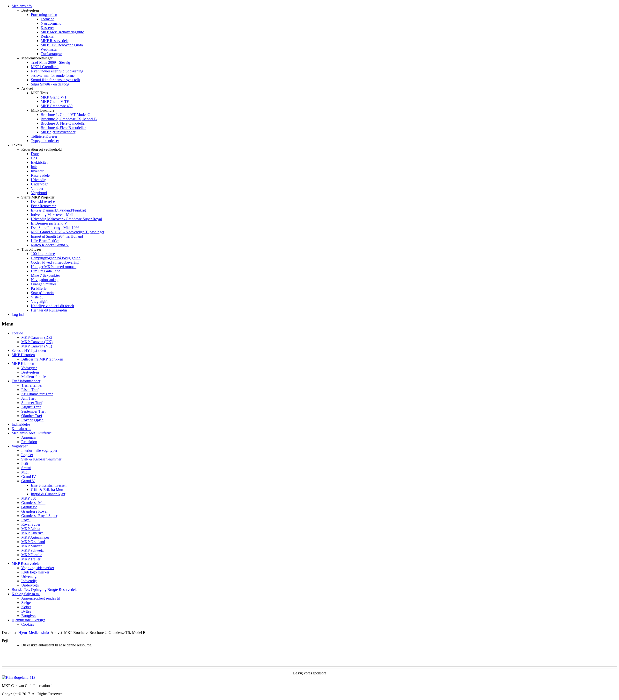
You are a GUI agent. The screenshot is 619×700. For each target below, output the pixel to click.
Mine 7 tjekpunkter (45, 275)
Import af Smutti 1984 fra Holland (57, 236)
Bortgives (28, 616)
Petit (24, 463)
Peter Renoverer (43, 206)
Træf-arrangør (51, 54)
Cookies (27, 624)
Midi (25, 472)
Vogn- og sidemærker (37, 568)
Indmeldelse (21, 424)
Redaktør (48, 36)
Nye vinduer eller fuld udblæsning (57, 71)
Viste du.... (39, 297)
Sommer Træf (31, 403)
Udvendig (38, 180)
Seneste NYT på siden (29, 350)
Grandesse (29, 507)
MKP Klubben (23, 363)
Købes (26, 607)
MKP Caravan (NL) (36, 346)
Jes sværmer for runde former (53, 75)
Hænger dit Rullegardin (49, 310)
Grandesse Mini (33, 503)
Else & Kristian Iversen (48, 485)
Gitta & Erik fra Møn (47, 490)
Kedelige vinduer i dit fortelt (52, 306)
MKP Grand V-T (54, 97)
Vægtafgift (39, 301)
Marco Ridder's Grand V (50, 245)
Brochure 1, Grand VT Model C (65, 115)
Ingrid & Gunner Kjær (48, 494)
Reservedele (40, 175)
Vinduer (37, 188)
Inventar (37, 171)
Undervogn (39, 184)
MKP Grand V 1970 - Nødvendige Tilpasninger (67, 232)
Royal (25, 520)
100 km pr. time (43, 254)
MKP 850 (28, 498)
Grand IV (28, 476)
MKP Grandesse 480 (57, 106)
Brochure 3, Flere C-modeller (63, 123)
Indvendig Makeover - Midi (52, 214)
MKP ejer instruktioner (58, 132)
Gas (34, 158)
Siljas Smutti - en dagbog (50, 84)
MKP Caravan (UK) (36, 342)
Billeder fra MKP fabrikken (42, 359)
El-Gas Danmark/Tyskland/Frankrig (58, 210)
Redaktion (29, 442)
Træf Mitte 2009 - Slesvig (50, 62)
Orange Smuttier (43, 284)
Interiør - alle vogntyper (39, 450)
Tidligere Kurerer (44, 136)
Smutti (26, 468)
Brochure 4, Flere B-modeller (63, 128)
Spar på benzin (42, 293)
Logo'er (27, 455)
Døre (35, 154)
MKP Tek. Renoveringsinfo (62, 45)
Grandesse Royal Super (39, 516)
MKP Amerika (32, 533)
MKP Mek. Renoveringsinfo (62, 32)
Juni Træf (28, 398)
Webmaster (49, 49)
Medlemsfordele (33, 377)
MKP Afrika (30, 529)
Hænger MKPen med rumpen (53, 267)
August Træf (31, 407)
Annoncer (29, 437)
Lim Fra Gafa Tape (45, 271)
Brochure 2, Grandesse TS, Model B (69, 119)
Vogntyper (20, 446)
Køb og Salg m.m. (26, 594)
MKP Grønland (33, 542)
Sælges (26, 603)
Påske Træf (29, 390)
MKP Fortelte (31, 555)
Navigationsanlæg (45, 280)
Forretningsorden (44, 15)
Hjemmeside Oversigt (28, 620)
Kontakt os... (21, 429)
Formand (47, 19)
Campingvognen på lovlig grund (56, 258)
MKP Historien (23, 355)
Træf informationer (26, 381)
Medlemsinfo (22, 6)
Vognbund (39, 193)
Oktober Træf (31, 416)
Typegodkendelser (45, 141)
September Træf (33, 411)
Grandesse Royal (34, 511)
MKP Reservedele (54, 41)
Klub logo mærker (35, 572)
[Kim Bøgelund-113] (18, 677)
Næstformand (51, 23)
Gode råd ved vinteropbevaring (55, 262)
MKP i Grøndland (45, 67)
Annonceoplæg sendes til (40, 598)
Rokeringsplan (32, 420)
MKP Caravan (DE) (36, 337)
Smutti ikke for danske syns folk (55, 80)
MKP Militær (31, 546)
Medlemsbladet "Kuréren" (32, 433)
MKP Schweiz (32, 550)
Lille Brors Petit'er (45, 241)
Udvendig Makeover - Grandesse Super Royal (66, 219)
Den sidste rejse (43, 201)
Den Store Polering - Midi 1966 (55, 228)
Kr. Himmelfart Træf (37, 394)
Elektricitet (39, 162)
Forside (17, 333)
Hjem (22, 632)
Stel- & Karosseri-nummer (41, 459)
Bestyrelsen (30, 372)
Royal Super (30, 524)
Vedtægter (29, 368)
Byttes (26, 611)
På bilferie (38, 288)
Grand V (28, 481)
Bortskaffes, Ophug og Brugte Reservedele (44, 589)
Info (34, 167)
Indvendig (29, 581)
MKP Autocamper (35, 537)
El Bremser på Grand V (49, 223)
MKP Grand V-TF (55, 101)
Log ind (18, 314)
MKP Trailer (30, 559)
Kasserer (47, 28)
